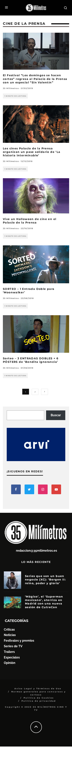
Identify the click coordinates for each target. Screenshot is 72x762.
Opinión (9, 663)
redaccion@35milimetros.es (36, 550)
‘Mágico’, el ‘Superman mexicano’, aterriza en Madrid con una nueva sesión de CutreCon (44, 602)
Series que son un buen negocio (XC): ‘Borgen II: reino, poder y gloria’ (45, 579)
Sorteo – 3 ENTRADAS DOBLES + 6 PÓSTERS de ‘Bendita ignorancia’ (30, 360)
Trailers (9, 652)
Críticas (9, 629)
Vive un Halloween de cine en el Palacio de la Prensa (29, 220)
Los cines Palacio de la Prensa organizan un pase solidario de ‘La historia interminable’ (31, 152)
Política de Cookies (39, 698)
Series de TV (13, 646)
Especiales (12, 657)
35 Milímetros (11, 88)
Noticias (10, 635)
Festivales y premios (19, 640)
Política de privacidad (39, 701)
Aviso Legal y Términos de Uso (37, 688)
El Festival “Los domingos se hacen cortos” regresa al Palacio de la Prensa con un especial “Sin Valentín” (35, 79)
